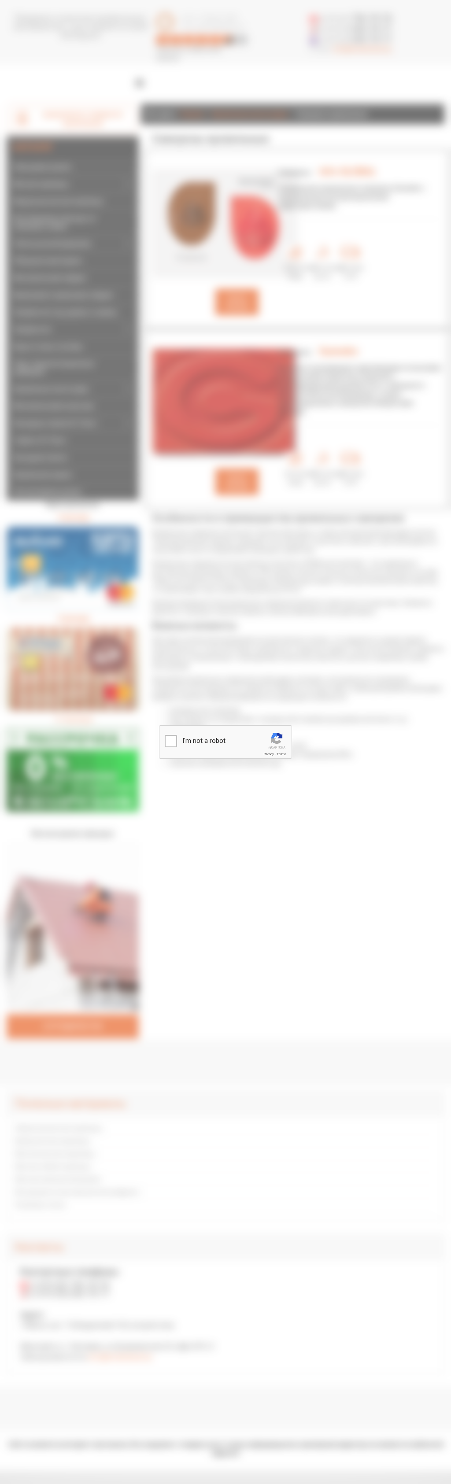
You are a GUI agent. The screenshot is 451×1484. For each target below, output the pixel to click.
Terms (281, 754)
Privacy (268, 754)
